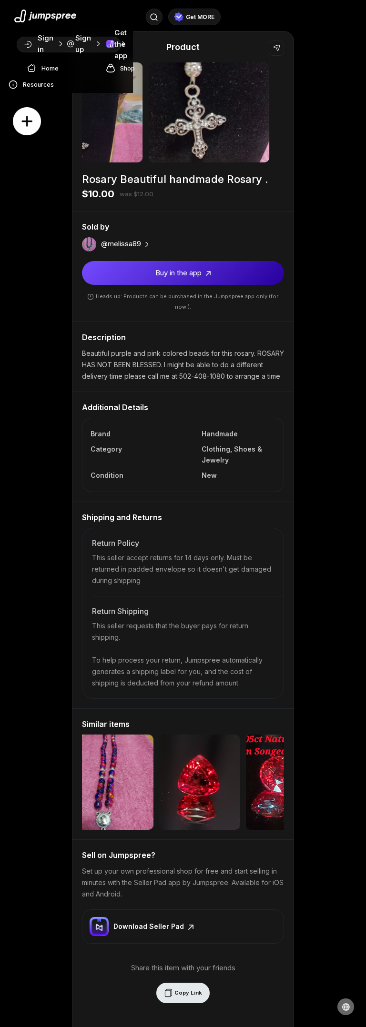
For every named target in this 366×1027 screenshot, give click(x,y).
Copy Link (187, 992)
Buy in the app (179, 272)
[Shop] (113, 67)
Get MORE (200, 16)
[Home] (34, 67)
